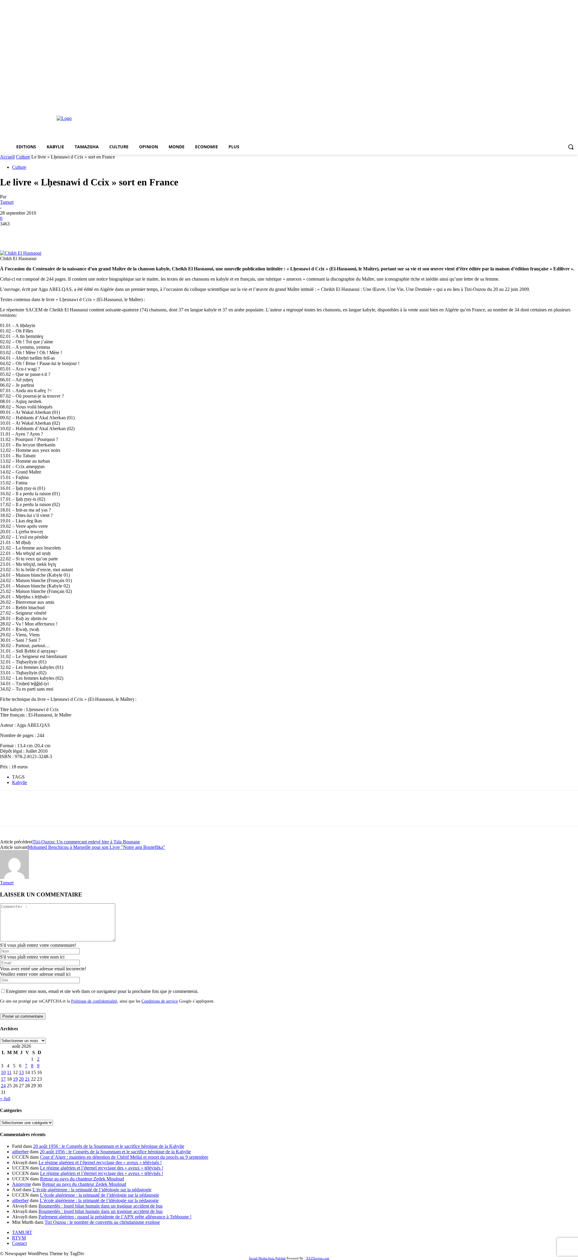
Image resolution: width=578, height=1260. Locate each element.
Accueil (7, 156)
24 (3, 1085)
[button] (571, 147)
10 (3, 1072)
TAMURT (22, 1232)
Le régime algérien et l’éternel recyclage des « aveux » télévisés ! (100, 1162)
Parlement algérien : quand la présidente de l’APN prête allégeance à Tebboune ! (115, 1216)
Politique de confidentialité (94, 1001)
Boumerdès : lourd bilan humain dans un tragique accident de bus (101, 1205)
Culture (23, 156)
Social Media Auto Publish (267, 1258)
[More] (97, 233)
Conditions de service (159, 1001)
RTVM (19, 1237)
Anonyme (21, 1184)
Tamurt (7, 202)
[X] (32, 233)
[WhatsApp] (75, 233)
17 (3, 1079)
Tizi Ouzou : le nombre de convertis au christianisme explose (102, 1222)
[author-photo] (14, 877)
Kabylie (19, 782)
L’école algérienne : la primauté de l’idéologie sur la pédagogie (92, 1189)
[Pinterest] (53, 233)
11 (9, 1072)
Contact (19, 1243)
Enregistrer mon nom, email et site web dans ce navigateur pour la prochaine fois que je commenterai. (102, 991)
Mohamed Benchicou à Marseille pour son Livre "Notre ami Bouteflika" (96, 847)
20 (21, 1079)
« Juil (5, 1098)
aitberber (20, 1151)
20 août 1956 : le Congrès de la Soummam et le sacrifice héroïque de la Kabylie (108, 1146)
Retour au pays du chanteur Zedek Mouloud (82, 1178)
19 (15, 1079)
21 (27, 1079)
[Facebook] (10, 233)
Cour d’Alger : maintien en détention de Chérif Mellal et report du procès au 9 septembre (124, 1157)
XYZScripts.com (317, 1258)
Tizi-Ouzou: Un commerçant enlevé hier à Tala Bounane (86, 841)
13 (21, 1072)
